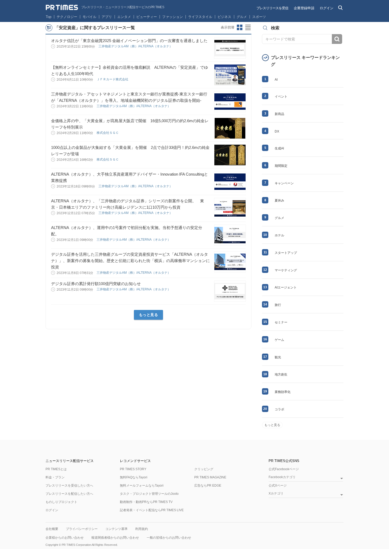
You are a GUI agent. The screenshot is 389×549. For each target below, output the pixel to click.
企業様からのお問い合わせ (65, 537)
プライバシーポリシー (82, 529)
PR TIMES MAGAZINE (210, 477)
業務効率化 (283, 392)
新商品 (279, 114)
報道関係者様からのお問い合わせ (115, 537)
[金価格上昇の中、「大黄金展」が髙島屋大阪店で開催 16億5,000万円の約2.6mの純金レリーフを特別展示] (230, 128)
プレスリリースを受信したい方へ (69, 485)
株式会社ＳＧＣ (108, 133)
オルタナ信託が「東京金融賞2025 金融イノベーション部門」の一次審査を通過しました (129, 40)
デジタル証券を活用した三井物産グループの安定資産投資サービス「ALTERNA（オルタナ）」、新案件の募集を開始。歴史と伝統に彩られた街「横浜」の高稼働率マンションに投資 (130, 260)
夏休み (279, 200)
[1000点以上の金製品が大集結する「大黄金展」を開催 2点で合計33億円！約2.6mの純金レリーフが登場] (230, 155)
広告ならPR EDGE (207, 485)
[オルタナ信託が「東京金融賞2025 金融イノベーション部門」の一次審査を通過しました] (230, 48)
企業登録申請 (304, 8)
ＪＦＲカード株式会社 (113, 79)
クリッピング (203, 469)
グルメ (242, 17)
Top (48, 17)
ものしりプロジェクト (61, 502)
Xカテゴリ (276, 493)
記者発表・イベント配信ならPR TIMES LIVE (152, 510)
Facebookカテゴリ (282, 477)
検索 (337, 39)
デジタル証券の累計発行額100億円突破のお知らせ (96, 283)
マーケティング (286, 270)
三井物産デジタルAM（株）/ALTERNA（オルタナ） (135, 46)
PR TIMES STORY (133, 469)
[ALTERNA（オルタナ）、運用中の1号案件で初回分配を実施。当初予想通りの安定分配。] (230, 235)
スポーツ (259, 17)
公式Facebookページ (284, 469)
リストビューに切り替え (248, 27)
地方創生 (281, 374)
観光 (278, 357)
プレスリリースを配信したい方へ (69, 494)
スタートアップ (286, 253)
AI (276, 79)
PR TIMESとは (56, 469)
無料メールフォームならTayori (142, 485)
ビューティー (146, 17)
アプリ (107, 17)
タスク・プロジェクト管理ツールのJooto (149, 494)
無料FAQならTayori (133, 477)
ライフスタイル (200, 17)
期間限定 (281, 166)
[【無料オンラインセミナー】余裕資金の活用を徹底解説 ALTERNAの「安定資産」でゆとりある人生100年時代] (230, 74)
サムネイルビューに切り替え (240, 27)
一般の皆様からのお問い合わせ (169, 537)
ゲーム (279, 340)
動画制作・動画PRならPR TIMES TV (146, 502)
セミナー (281, 322)
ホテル (279, 235)
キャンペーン (284, 183)
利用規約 (141, 529)
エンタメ (124, 17)
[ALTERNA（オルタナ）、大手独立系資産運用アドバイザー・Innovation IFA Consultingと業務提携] (230, 181)
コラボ (279, 409)
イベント (281, 96)
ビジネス (224, 17)
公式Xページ (278, 485)
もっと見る (148, 315)
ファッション (172, 17)
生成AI (279, 148)
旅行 (278, 305)
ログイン (326, 8)
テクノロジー (67, 17)
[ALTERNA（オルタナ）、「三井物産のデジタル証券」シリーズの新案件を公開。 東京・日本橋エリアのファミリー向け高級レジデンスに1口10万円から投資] (230, 208)
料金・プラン (55, 477)
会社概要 (52, 529)
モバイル (89, 17)
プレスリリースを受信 (272, 8)
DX (277, 131)
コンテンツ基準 (116, 529)
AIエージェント (286, 287)
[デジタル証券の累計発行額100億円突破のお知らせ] (230, 291)
